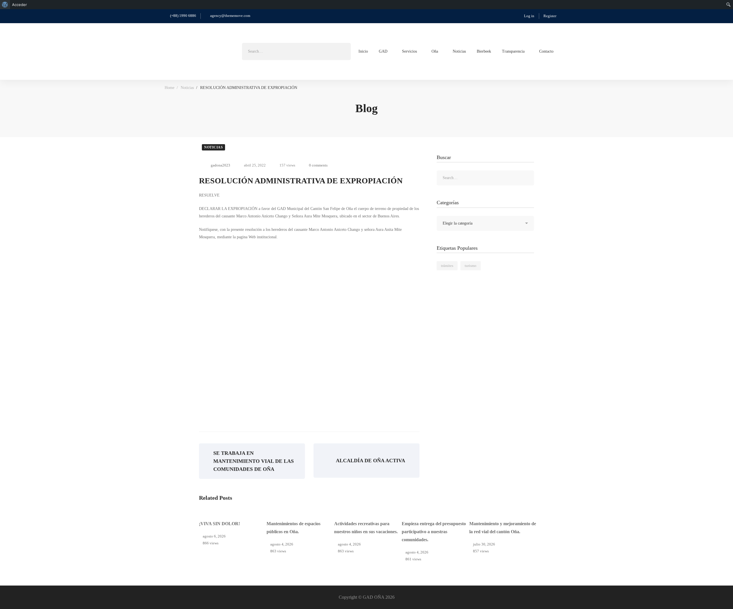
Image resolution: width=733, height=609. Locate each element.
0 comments (318, 165)
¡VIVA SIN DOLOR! (219, 523)
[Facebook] (566, 51)
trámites (447, 265)
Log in (529, 16)
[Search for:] (296, 51)
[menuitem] (5, 4)
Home (169, 88)
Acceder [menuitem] (19, 4)
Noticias (187, 88)
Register (549, 16)
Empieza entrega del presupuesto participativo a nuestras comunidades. (434, 531)
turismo (470, 265)
